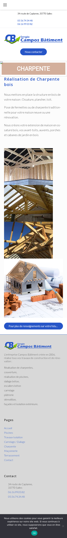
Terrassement (12, 455)
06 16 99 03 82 (25, 24)
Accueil (8, 428)
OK (34, 533)
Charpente (10, 446)
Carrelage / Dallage (14, 441)
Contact (8, 459)
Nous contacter (33, 51)
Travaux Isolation (13, 437)
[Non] (63, 526)
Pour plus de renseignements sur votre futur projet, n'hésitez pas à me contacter (36, 326)
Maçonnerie (11, 450)
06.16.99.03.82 (16, 492)
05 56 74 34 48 (25, 20)
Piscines (8, 432)
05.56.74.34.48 (16, 496)
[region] (33, 68)
